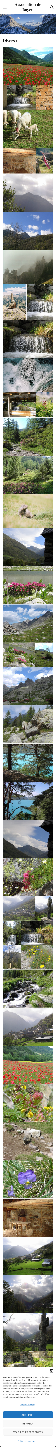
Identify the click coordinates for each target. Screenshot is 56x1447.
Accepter (28, 1415)
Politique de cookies (26, 1441)
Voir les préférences (28, 1432)
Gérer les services (27, 1404)
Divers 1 (10, 40)
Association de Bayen (28, 7)
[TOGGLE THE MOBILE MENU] (5, 7)
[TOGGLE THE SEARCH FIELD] (51, 7)
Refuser (28, 1423)
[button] (51, 1371)
